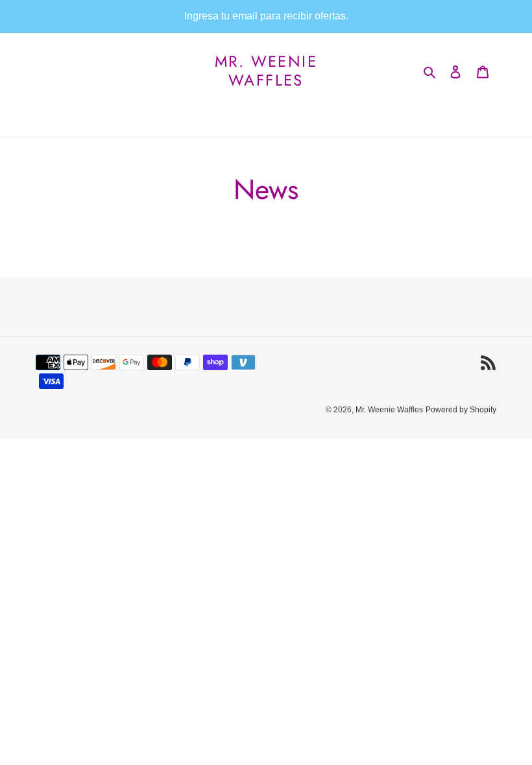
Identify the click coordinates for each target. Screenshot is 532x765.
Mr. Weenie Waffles (266, 71)
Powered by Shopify (461, 409)
